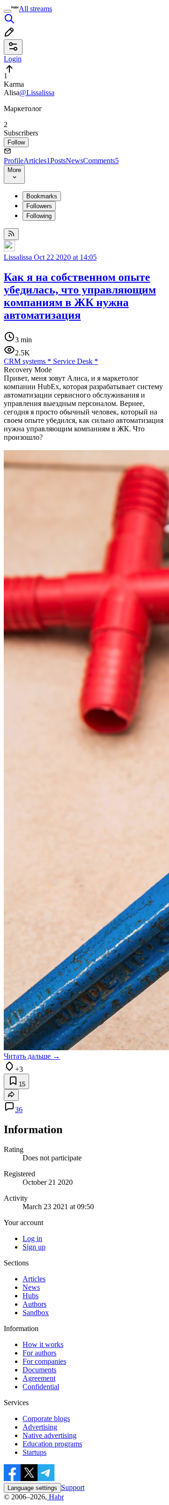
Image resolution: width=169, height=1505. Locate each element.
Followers (39, 206)
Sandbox (36, 1313)
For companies (44, 1361)
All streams (35, 9)
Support (72, 1487)
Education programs (52, 1444)
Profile (13, 161)
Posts (58, 161)
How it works (43, 1344)
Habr (55, 1497)
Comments (101, 161)
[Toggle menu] (7, 11)
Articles (36, 161)
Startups (34, 1452)
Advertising (40, 1427)
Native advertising (50, 1435)
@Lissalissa (36, 93)
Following (39, 215)
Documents (39, 1370)
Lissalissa (18, 257)
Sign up (34, 1247)
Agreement (39, 1378)
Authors (34, 1304)
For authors (39, 1353)
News (74, 161)
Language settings (32, 1487)
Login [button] (13, 59)
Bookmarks (41, 196)
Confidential (41, 1387)
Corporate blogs (46, 1418)
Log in (32, 1238)
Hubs (30, 1296)
